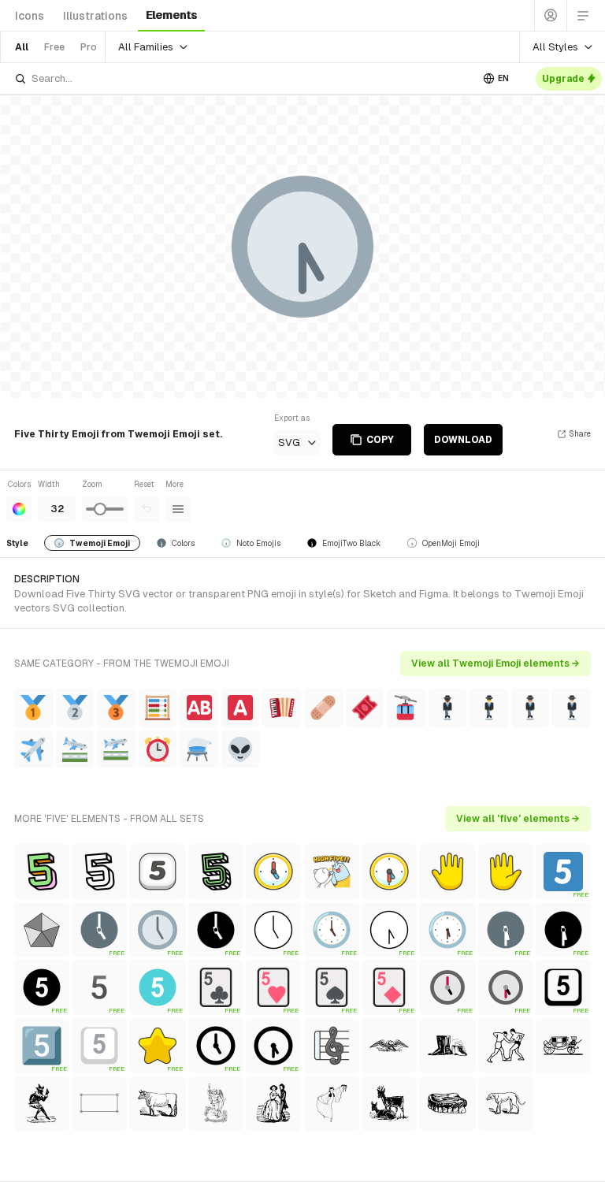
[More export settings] (178, 509)
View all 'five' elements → (518, 818)
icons (29, 15)
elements (171, 15)
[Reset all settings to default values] (146, 509)
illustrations (95, 15)
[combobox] (243, 78)
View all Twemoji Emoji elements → (495, 663)
